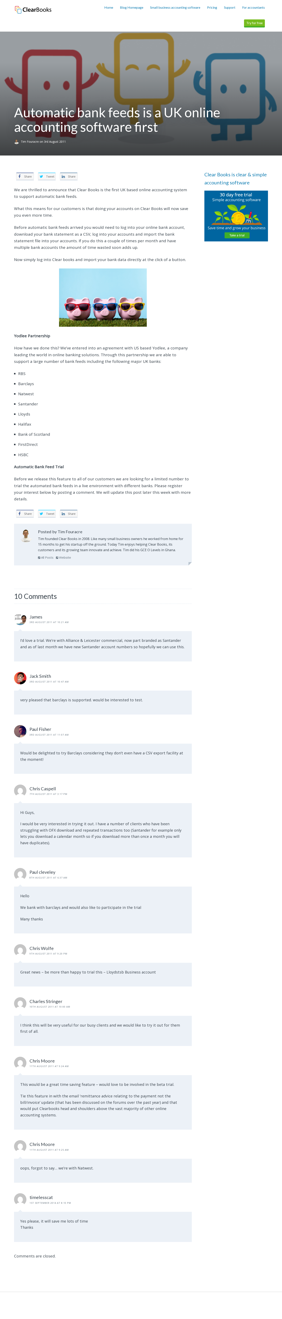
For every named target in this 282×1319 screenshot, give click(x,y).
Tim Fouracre (30, 142)
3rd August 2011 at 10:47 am (49, 681)
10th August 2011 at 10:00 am (50, 1006)
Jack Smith (40, 676)
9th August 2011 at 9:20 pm (48, 953)
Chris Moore (42, 1061)
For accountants (253, 7)
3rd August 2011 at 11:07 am (49, 734)
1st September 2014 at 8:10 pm (50, 1202)
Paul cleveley (42, 872)
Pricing (212, 7)
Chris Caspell (43, 788)
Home (108, 7)
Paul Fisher (40, 729)
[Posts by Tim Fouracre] (26, 536)
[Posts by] (17, 142)
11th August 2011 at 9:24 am (49, 1066)
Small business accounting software (175, 7)
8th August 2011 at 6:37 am (48, 877)
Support (229, 7)
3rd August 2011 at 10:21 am (49, 622)
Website (64, 557)
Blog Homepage (131, 7)
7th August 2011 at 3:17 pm (48, 793)
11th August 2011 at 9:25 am (49, 1149)
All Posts (46, 557)
